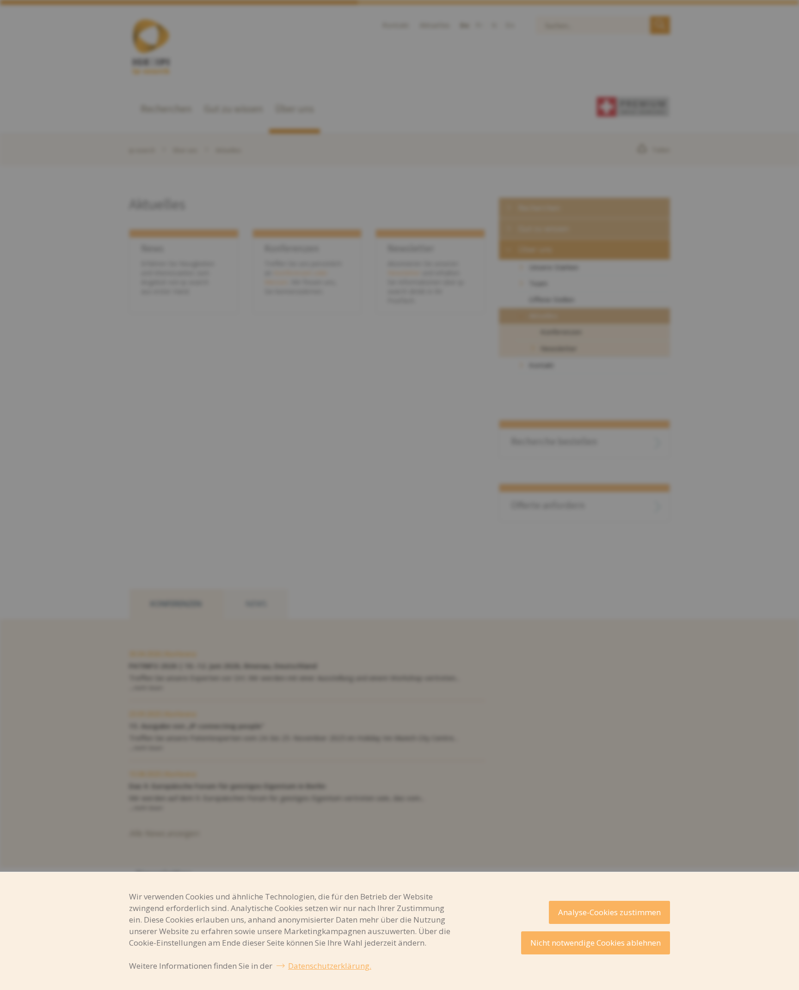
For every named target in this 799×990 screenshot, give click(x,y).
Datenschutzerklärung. (329, 965)
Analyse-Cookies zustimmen (609, 912)
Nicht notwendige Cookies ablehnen (595, 942)
